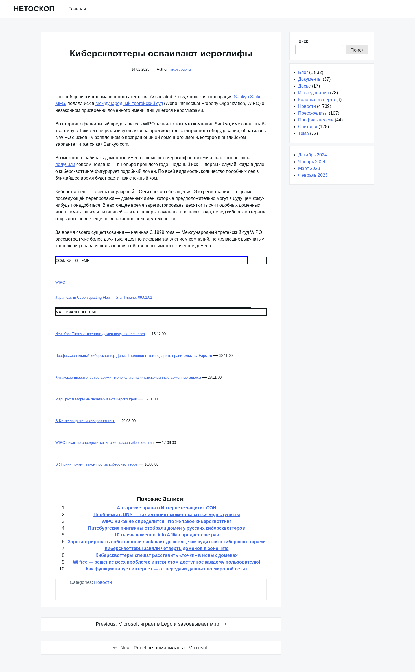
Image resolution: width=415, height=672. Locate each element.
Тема (303, 133)
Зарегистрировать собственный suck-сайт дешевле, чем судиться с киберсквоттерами (167, 541)
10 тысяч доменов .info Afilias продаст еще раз (166, 535)
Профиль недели (316, 119)
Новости (103, 582)
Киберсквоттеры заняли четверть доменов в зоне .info (167, 548)
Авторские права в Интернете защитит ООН (166, 507)
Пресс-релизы (313, 113)
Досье (304, 86)
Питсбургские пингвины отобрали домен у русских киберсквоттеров (166, 528)
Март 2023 (309, 168)
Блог (303, 72)
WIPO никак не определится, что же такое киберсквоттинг (166, 521)
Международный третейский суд (129, 103)
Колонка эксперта (316, 99)
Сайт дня (307, 126)
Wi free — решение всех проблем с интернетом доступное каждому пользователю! (166, 562)
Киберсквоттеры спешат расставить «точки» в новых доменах (166, 555)
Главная (77, 8)
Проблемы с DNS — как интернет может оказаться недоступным (166, 514)
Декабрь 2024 (312, 154)
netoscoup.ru (180, 69)
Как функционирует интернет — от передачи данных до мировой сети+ (167, 568)
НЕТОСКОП (34, 9)
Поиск (301, 41)
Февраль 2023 (313, 175)
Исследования (313, 92)
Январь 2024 (311, 161)
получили (65, 164)
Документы (310, 79)
